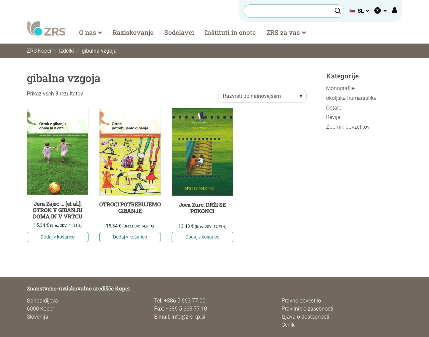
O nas (87, 32)
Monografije (340, 88)
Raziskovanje (133, 32)
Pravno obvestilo (301, 300)
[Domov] (46, 28)
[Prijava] (394, 11)
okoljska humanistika (351, 98)
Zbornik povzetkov (348, 127)
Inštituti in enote (230, 32)
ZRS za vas (283, 32)
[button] (359, 11)
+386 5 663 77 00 (184, 300)
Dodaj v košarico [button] (58, 237)
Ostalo (334, 108)
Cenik (288, 325)
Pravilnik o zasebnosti (307, 309)
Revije (333, 117)
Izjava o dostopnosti (305, 317)
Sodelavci (179, 32)
